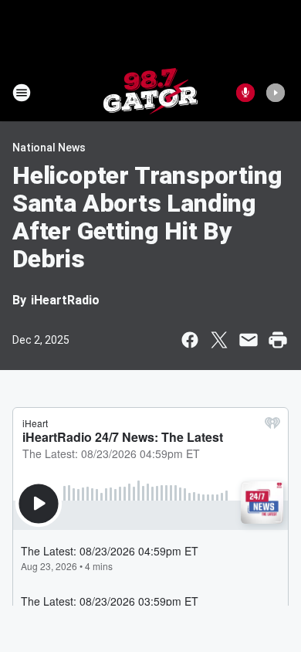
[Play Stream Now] (275, 92)
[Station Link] (150, 92)
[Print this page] (278, 340)
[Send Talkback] (245, 92)
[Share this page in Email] (248, 340)
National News (49, 147)
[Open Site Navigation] (21, 92)
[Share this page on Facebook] (190, 340)
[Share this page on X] (219, 340)
